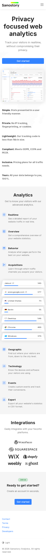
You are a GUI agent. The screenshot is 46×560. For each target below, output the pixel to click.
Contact (6, 519)
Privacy (5, 527)
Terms (5, 523)
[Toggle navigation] (42, 5)
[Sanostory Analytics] (10, 4)
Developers (7, 531)
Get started (23, 61)
